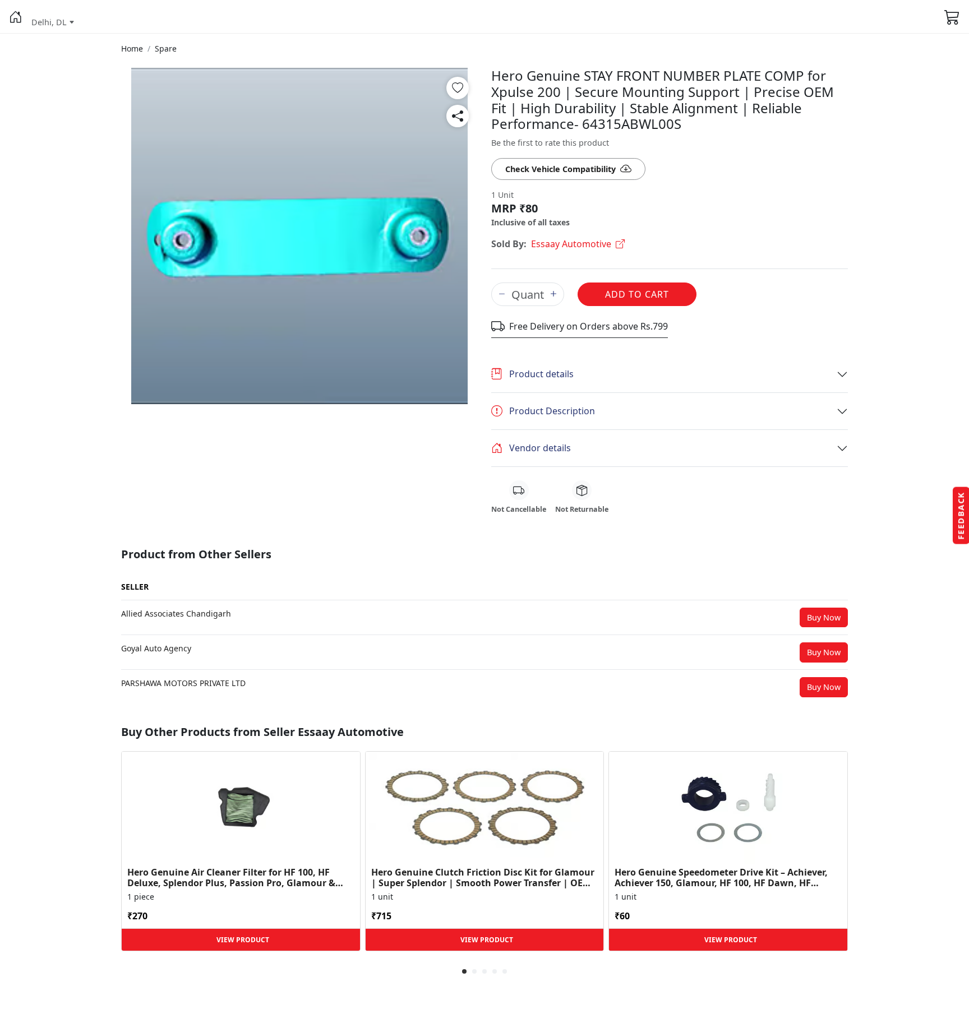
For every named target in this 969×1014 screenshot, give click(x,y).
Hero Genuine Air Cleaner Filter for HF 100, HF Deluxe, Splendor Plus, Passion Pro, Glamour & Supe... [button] (231, 877)
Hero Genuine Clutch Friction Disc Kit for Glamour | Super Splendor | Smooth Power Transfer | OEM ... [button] (482, 877)
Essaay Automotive (571, 244)
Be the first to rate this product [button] (550, 142)
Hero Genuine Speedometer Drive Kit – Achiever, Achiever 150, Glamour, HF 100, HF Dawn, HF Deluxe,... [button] (721, 877)
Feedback (961, 516)
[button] (15, 17)
